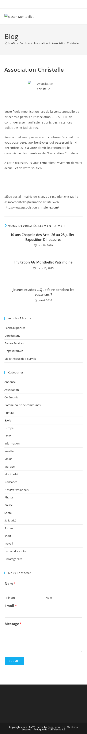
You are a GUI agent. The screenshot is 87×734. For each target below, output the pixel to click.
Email (11, 606)
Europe (9, 428)
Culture (9, 413)
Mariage (9, 466)
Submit (14, 661)
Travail (8, 543)
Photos (9, 497)
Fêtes (7, 436)
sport (7, 536)
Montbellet (11, 474)
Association (11, 390)
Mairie (8, 459)
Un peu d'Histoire (15, 551)
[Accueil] (5, 43)
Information (12, 443)
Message (13, 624)
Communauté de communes (22, 405)
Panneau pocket (14, 328)
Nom (10, 584)
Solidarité (10, 520)
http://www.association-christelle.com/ (31, 207)
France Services (14, 343)
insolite (9, 451)
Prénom (10, 598)
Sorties (8, 528)
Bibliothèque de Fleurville (20, 359)
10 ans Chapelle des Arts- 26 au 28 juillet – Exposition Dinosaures (43, 237)
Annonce (10, 382)
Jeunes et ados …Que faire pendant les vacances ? (43, 292)
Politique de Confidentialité (49, 729)
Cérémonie (11, 397)
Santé (8, 513)
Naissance (10, 482)
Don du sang (12, 336)
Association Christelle (65, 43)
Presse (8, 505)
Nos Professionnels (16, 490)
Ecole (7, 420)
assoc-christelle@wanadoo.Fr (25, 202)
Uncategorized (13, 559)
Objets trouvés (13, 351)
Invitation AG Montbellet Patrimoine (43, 262)
